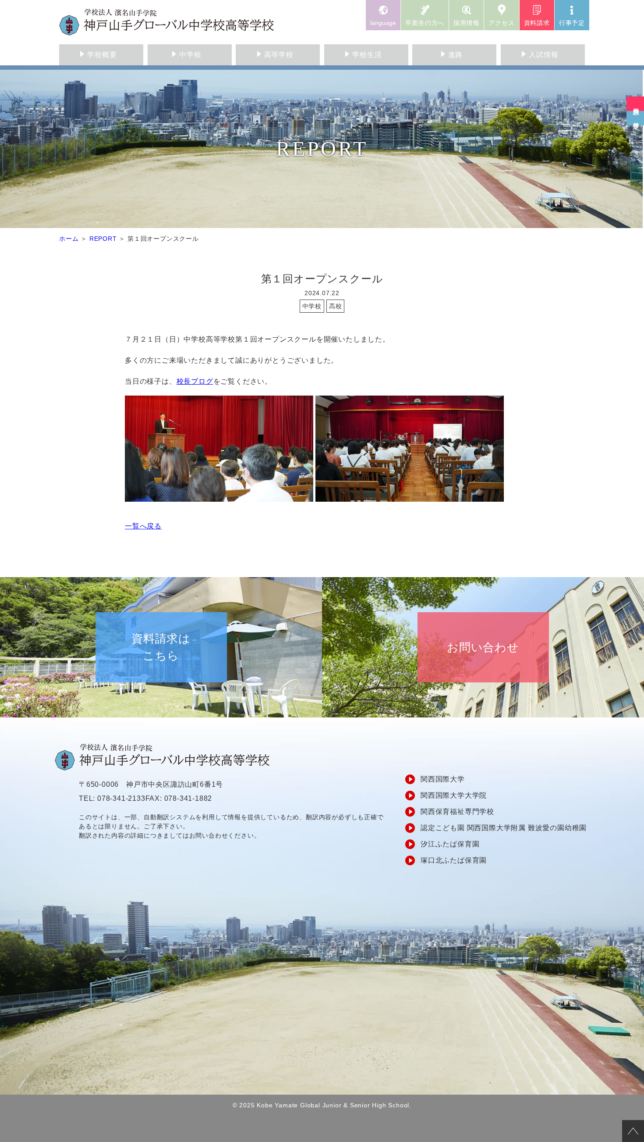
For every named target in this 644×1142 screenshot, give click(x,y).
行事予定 (572, 22)
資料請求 (537, 22)
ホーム (68, 238)
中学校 (190, 54)
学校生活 (367, 54)
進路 (455, 54)
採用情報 (466, 22)
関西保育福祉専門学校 (457, 811)
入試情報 (543, 54)
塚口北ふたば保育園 (454, 860)
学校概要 (102, 54)
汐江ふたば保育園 (450, 844)
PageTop (633, 1131)
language (383, 22)
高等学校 (279, 54)
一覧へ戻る (143, 526)
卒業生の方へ (424, 22)
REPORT (103, 238)
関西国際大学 (443, 779)
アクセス (501, 22)
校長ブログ (195, 381)
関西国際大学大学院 (454, 795)
